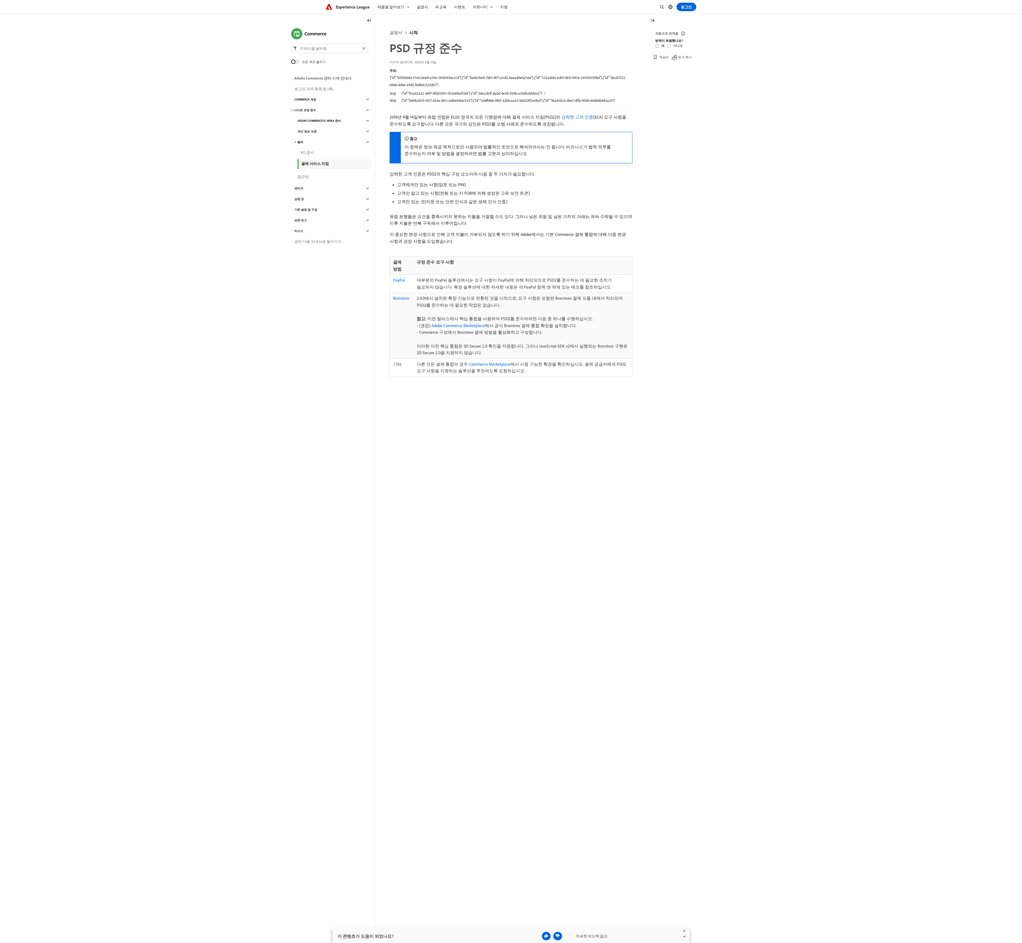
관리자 (298, 188)
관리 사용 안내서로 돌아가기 (317, 241)
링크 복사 (685, 57)
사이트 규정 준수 (305, 110)
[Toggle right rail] (652, 21)
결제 (300, 142)
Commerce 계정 (305, 99)
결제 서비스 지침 (315, 163)
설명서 (396, 32)
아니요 (678, 46)
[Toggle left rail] (369, 21)
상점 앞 (299, 199)
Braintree (401, 298)
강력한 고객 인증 (577, 117)
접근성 (303, 176)
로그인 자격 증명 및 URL (314, 88)
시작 (413, 32)
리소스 (298, 231)
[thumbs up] (546, 936)
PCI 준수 (307, 152)
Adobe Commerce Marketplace (458, 325)
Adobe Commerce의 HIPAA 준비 (319, 121)
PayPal (399, 280)
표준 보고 (300, 220)
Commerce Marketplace (489, 364)
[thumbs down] (557, 936)
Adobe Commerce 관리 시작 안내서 (323, 78)
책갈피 (664, 57)
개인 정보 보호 (307, 131)
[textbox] (329, 48)
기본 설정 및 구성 (305, 209)
